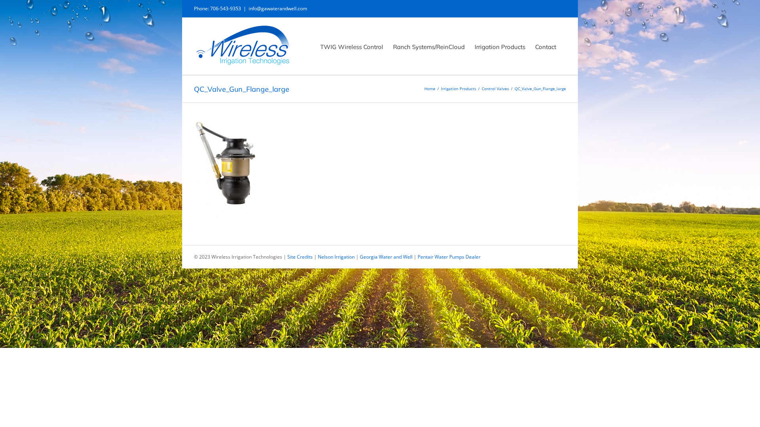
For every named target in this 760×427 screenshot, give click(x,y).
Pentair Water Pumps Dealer (449, 256)
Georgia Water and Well (386, 256)
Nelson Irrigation (336, 256)
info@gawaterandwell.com (278, 8)
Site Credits (300, 256)
